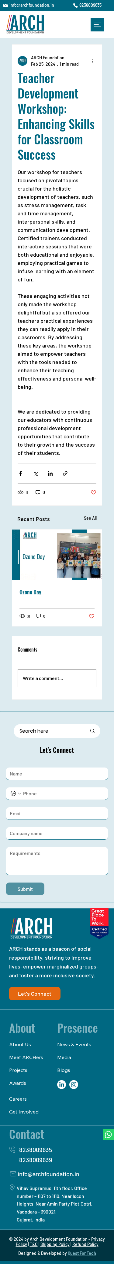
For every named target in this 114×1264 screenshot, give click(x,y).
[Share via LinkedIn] (50, 473)
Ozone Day (30, 592)
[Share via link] (65, 473)
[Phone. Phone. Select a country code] (16, 793)
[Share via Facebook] (20, 473)
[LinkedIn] (61, 1084)
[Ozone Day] (57, 555)
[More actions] (92, 61)
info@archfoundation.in (31, 5)
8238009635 (90, 5)
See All (90, 518)
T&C (34, 1244)
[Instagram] (73, 1084)
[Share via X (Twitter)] (35, 473)
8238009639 (35, 1159)
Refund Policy (85, 1244)
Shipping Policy (55, 1244)
